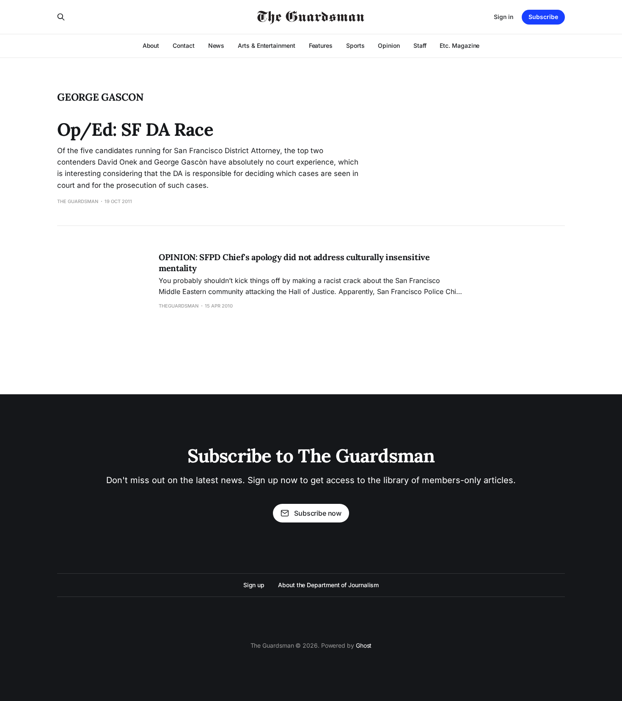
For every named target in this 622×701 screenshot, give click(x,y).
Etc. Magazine (459, 45)
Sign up (253, 584)
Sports (355, 45)
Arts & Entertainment (266, 45)
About (151, 45)
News (216, 45)
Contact (183, 45)
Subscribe (543, 16)
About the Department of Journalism (328, 584)
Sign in (503, 16)
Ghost (364, 645)
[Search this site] (61, 17)
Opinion (388, 45)
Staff (420, 45)
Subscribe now (317, 513)
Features (321, 45)
